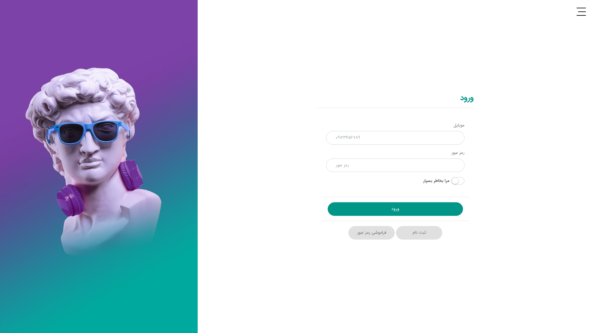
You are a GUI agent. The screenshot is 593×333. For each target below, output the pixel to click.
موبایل (459, 125)
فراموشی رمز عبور (371, 232)
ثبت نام (419, 232)
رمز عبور (458, 153)
